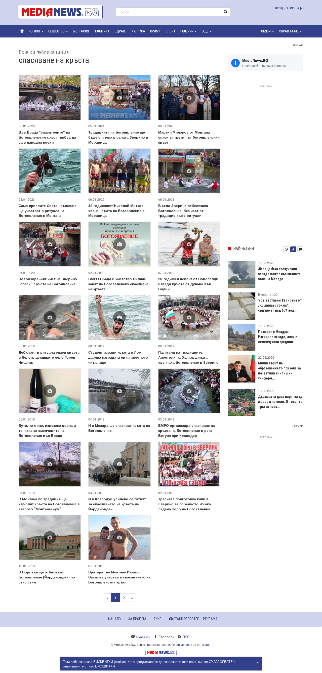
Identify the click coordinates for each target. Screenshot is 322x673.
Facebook (166, 636)
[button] (36, 31)
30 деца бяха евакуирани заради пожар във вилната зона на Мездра (279, 274)
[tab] (286, 249)
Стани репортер (186, 619)
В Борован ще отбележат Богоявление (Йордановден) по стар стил (47, 576)
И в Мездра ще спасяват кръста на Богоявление (119, 428)
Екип (158, 619)
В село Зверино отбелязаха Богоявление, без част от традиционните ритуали (183, 210)
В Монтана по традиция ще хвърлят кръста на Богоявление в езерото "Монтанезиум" (49, 503)
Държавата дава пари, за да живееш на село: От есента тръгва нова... (280, 402)
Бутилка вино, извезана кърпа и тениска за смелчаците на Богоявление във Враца (47, 430)
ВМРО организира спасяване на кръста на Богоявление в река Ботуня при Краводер (186, 430)
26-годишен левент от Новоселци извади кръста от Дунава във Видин (188, 283)
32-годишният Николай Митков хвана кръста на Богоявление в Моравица (116, 210)
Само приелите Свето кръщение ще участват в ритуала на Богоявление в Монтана (47, 210)
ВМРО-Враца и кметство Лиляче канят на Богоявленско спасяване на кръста (118, 283)
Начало (114, 619)
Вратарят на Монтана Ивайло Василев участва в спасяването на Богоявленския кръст (119, 576)
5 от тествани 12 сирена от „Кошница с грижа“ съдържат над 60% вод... (280, 305)
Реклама (210, 619)
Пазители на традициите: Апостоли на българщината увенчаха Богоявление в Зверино (188, 357)
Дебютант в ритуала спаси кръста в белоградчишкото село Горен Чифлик (49, 357)
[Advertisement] (265, 164)
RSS (185, 636)
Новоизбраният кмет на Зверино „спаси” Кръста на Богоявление (48, 281)
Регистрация (295, 8)
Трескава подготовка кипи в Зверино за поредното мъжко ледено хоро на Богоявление (184, 503)
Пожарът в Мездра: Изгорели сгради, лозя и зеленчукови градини (277, 337)
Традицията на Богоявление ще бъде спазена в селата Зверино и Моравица (118, 137)
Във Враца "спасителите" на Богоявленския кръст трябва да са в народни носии (47, 137)
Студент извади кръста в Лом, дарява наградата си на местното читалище (118, 357)
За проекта (137, 619)
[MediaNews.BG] (63, 12)
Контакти (143, 636)
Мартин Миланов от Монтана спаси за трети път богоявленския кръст (189, 137)
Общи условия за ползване (191, 644)
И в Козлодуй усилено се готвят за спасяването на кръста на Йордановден (117, 503)
